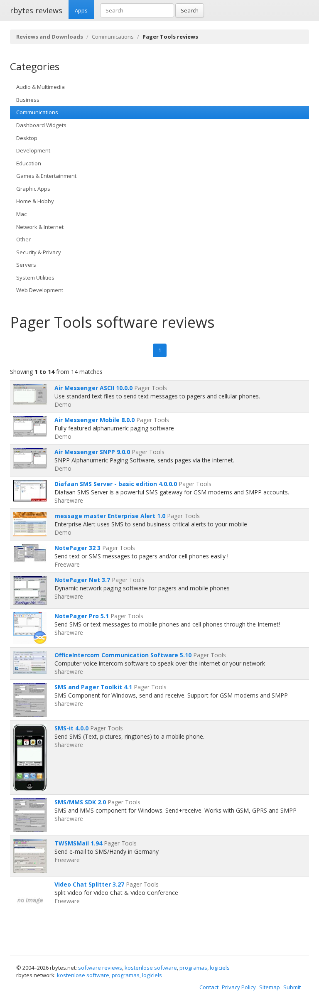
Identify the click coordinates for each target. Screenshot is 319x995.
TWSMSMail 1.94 (78, 843)
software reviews (100, 967)
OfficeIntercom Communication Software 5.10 (122, 655)
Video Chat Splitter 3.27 (89, 884)
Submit (292, 987)
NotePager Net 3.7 (82, 580)
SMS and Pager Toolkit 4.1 (93, 687)
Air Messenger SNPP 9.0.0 (92, 452)
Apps (81, 10)
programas (193, 967)
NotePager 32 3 (77, 548)
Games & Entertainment (46, 175)
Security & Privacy (38, 252)
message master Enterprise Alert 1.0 (109, 516)
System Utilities (35, 277)
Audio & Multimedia (40, 87)
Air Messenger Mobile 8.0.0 (94, 420)
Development (33, 150)
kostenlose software (151, 967)
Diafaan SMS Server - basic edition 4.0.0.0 (115, 484)
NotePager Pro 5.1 (81, 616)
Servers (26, 264)
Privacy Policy (239, 987)
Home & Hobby (35, 201)
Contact (208, 987)
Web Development (39, 290)
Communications (113, 36)
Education (28, 163)
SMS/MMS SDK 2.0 (80, 802)
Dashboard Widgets (41, 125)
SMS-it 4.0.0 (71, 728)
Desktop (26, 138)
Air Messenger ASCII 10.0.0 (93, 388)
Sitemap (269, 987)
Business (27, 99)
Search (190, 10)
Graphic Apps (33, 188)
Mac (21, 214)
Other (23, 239)
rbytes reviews (36, 10)
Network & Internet (40, 227)
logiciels (220, 967)
